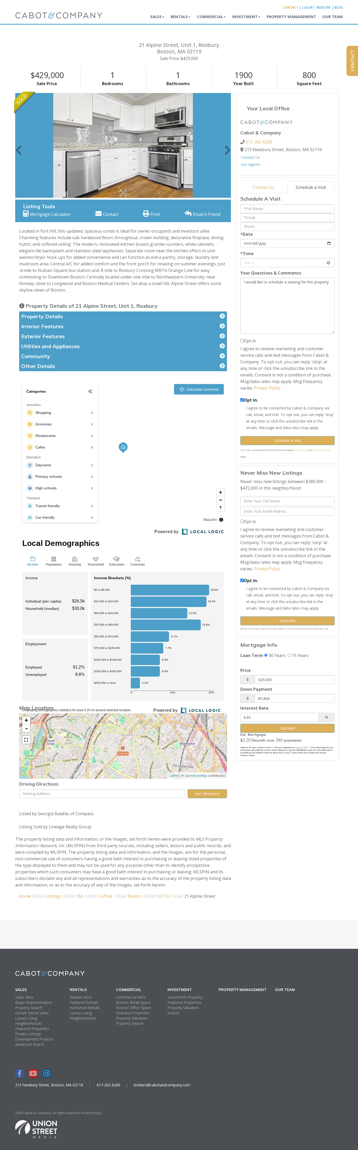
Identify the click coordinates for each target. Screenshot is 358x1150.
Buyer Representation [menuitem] (33, 1002)
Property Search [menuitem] (28, 1007)
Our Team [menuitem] (332, 16)
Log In (307, 7)
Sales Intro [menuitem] (24, 997)
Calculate (287, 728)
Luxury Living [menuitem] (26, 1018)
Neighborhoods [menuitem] (28, 1023)
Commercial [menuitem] (210, 16)
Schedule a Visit (311, 187)
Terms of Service (321, 449)
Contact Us (250, 157)
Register (323, 7)
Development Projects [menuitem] (34, 1039)
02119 (163, 896)
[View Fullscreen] (26, 740)
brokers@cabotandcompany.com (162, 1084)
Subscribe (287, 620)
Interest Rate (254, 708)
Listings (54, 896)
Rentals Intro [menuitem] (80, 997)
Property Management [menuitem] (291, 16)
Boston (135, 896)
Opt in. (251, 400)
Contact (290, 7)
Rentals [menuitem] (179, 16)
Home (25, 896)
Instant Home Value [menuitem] (32, 1012)
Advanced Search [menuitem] (29, 1044)
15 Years (300, 655)
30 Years (276, 655)
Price (245, 670)
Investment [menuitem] (245, 16)
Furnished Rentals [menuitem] (85, 1007)
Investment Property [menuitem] (184, 997)
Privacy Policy (267, 388)
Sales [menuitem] (156, 16)
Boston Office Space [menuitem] (133, 1007)
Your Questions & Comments (270, 273)
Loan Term (251, 655)
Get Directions (207, 793)
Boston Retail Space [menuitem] (133, 1002)
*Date (246, 234)
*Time (247, 253)
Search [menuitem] (173, 1012)
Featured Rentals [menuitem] (84, 1002)
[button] (18, 145)
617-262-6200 (259, 142)
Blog (338, 7)
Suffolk (105, 896)
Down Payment (256, 689)
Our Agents (250, 164)
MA (80, 896)
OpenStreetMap (196, 775)
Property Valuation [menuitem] (132, 1018)
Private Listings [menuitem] (28, 1033)
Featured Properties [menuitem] (32, 1028)
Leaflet (173, 775)
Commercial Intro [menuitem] (131, 997)
